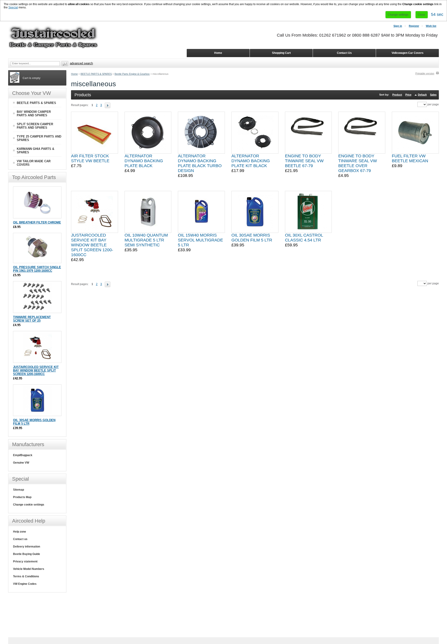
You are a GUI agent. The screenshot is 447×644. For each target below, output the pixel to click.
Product (397, 94)
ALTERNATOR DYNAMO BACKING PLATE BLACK (144, 161)
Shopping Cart (281, 53)
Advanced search (81, 63)
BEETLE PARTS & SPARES (96, 73)
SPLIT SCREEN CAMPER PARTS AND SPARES (35, 125)
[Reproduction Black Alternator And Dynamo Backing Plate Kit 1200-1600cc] (255, 132)
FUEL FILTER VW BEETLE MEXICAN (410, 158)
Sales (433, 94)
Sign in (397, 25)
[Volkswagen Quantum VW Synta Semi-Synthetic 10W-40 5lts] (148, 211)
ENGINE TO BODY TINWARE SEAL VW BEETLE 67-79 (304, 161)
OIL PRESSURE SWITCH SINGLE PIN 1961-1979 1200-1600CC (37, 268)
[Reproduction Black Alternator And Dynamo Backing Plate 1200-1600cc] (148, 132)
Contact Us (344, 53)
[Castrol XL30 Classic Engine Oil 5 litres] (308, 211)
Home (74, 73)
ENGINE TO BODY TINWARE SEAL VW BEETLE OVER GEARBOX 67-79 (357, 163)
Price (408, 94)
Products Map (22, 497)
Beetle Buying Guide (26, 554)
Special (13, 7)
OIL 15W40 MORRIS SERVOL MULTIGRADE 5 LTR (200, 240)
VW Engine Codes (25, 583)
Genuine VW (21, 462)
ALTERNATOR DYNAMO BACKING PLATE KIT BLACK (250, 161)
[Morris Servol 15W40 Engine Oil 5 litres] (201, 211)
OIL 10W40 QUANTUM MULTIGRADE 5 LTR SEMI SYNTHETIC (146, 240)
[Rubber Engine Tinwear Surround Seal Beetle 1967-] (308, 132)
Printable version (424, 73)
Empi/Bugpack (22, 455)
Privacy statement (25, 561)
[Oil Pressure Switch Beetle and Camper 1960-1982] (37, 260)
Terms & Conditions (26, 576)
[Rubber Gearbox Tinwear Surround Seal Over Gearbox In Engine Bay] (361, 132)
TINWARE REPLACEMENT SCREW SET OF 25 (32, 318)
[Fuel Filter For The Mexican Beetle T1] (415, 132)
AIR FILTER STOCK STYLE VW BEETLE (90, 158)
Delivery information (26, 546)
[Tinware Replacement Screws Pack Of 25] (37, 310)
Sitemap (18, 489)
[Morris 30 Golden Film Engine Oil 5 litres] (255, 211)
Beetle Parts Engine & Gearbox (132, 73)
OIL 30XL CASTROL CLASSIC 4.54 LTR (304, 237)
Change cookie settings (28, 504)
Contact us (20, 539)
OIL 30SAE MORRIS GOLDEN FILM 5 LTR (251, 237)
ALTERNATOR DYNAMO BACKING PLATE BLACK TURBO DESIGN (200, 163)
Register (414, 25)
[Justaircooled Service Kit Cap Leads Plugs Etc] (94, 211)
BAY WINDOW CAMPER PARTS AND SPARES (34, 113)
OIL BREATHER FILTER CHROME (37, 222)
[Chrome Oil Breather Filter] (37, 216)
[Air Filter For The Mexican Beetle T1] (94, 132)
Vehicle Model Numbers (28, 569)
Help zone (19, 531)
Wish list (431, 25)
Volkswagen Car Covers (407, 53)
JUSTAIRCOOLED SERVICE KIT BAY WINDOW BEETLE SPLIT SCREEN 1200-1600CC (92, 245)
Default (422, 94)
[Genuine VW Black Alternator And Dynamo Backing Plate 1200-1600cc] (201, 132)
